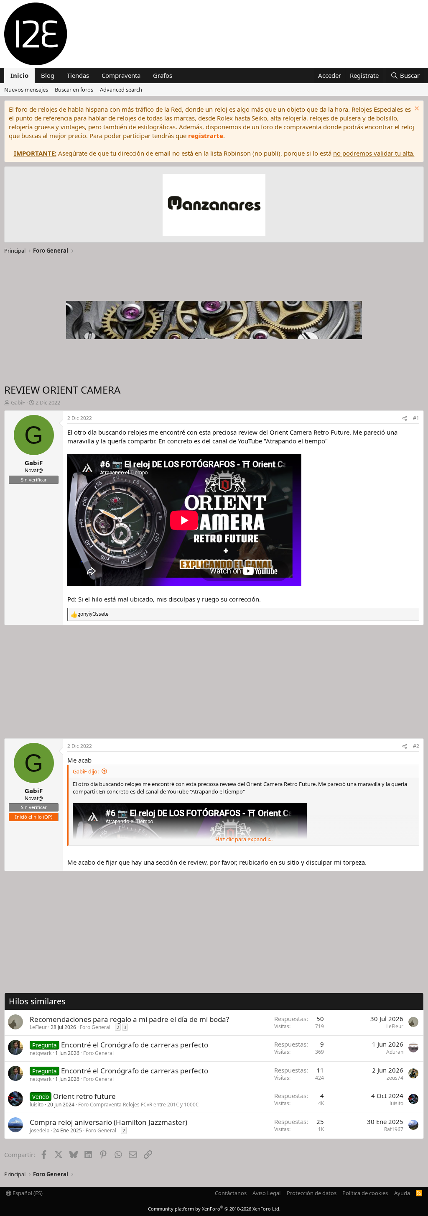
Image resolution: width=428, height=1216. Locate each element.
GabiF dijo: (86, 771)
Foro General (95, 1027)
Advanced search (121, 89)
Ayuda (402, 1193)
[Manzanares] (214, 206)
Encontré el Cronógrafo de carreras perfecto (134, 1045)
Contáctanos (231, 1193)
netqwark (40, 1053)
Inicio (19, 75)
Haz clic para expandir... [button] (244, 839)
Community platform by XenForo (214, 1209)
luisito (36, 1104)
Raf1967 (393, 1129)
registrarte (205, 135)
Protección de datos (311, 1193)
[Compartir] (404, 418)
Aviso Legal (266, 1193)
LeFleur (38, 1027)
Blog (47, 75)
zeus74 (395, 1077)
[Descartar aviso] (415, 109)
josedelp (39, 1130)
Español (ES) (27, 1193)
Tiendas (78, 75)
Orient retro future (84, 1096)
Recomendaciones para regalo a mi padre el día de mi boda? (129, 1019)
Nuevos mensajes (26, 89)
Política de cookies (365, 1193)
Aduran (394, 1051)
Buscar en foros (74, 89)
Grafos (162, 75)
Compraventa (121, 75)
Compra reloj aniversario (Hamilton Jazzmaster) (108, 1122)
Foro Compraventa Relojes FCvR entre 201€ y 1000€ (138, 1104)
